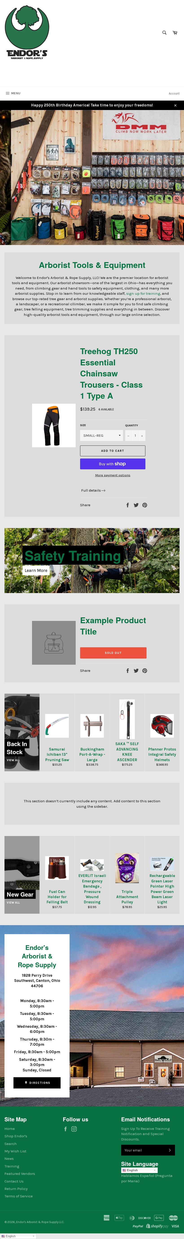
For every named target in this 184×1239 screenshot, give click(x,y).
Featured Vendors (19, 1173)
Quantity (131, 425)
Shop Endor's (15, 1136)
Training (11, 1166)
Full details (91, 490)
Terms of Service (18, 1196)
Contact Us (14, 1181)
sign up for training (143, 293)
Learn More (36, 570)
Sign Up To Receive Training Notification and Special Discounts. (145, 1133)
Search (10, 1143)
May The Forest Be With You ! (57, 213)
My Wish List (15, 1151)
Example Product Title (113, 625)
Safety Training (73, 555)
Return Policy (16, 1188)
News (9, 1158)
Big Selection (49, 198)
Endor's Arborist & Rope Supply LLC (40, 1222)
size (83, 425)
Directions (39, 1082)
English (132, 1170)
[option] (92, 177)
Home (9, 1128)
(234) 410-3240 (18, 68)
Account (174, 93)
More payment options (112, 475)
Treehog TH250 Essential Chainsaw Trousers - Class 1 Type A (111, 373)
